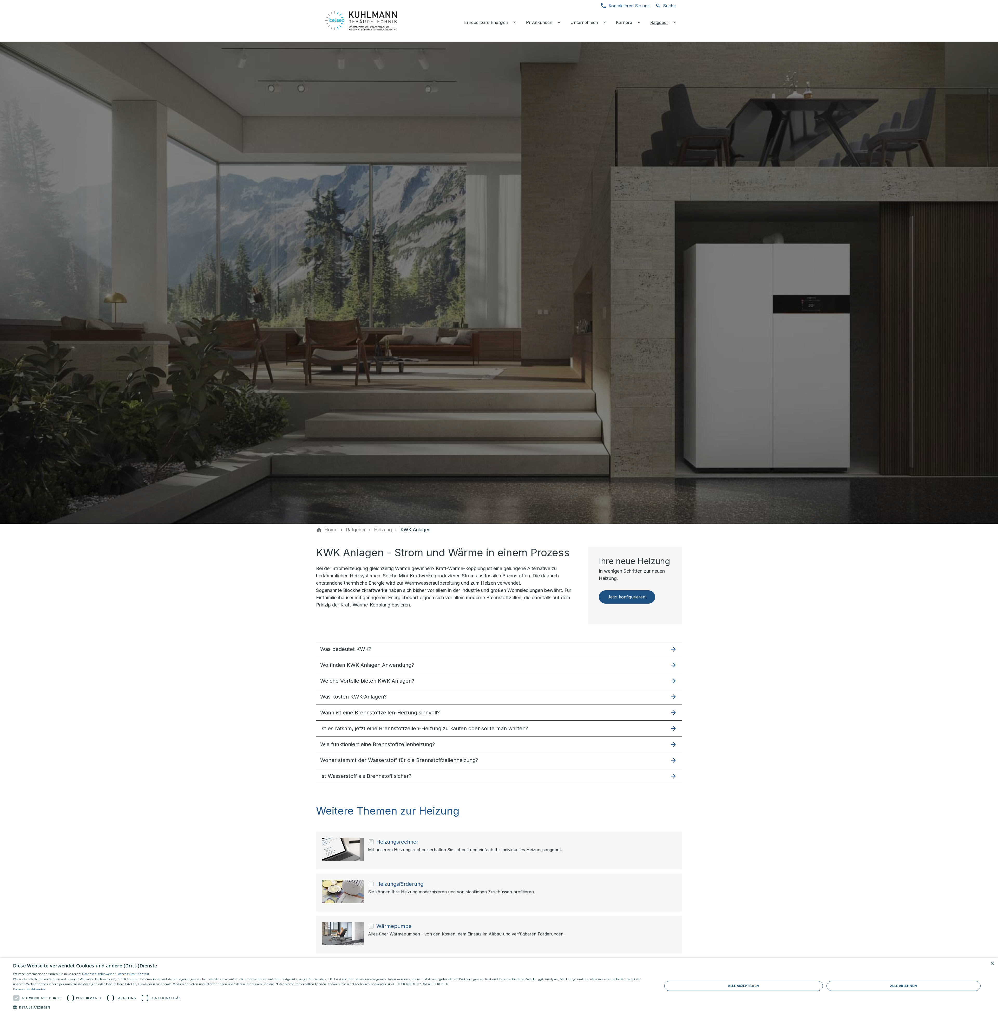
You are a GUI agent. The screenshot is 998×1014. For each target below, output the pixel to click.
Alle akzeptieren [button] (743, 986)
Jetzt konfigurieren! (627, 596)
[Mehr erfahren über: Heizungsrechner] (343, 849)
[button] (499, 649)
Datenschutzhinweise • (100, 974)
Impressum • (127, 974)
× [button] (992, 963)
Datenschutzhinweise (29, 989)
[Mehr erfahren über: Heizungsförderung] (343, 891)
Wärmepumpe (394, 926)
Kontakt (143, 974)
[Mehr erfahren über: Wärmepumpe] (343, 933)
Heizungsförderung (399, 884)
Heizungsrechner (397, 841)
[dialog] (499, 986)
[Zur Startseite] (361, 21)
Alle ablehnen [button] (903, 986)
